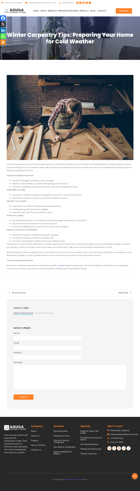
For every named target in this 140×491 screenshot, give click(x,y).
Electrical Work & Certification (61, 441)
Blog (93, 10)
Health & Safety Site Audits (89, 432)
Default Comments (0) (23, 313)
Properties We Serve (68, 10)
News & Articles (38, 445)
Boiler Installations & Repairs (63, 453)
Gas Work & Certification (64, 447)
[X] (3, 24)
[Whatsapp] (3, 36)
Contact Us (36, 450)
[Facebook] (77, 3)
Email (17, 343)
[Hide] (1, 48)
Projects (34, 440)
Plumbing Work (61, 431)
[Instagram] (80, 3)
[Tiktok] (86, 3)
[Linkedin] (83, 3)
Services (53, 10)
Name (17, 333)
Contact (102, 10)
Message (18, 362)
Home (36, 10)
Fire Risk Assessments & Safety (91, 439)
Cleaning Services (62, 436)
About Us (35, 436)
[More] (3, 42)
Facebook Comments (44, 313)
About (43, 10)
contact (61, 265)
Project (84, 10)
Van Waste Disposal (89, 444)
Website (17, 353)
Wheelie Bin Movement (90, 449)
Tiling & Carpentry (88, 454)
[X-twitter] (90, 3)
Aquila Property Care (73, 479)
